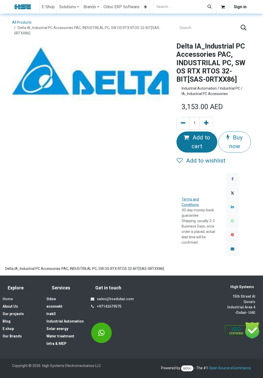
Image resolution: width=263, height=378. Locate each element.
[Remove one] (183, 123)
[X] (232, 193)
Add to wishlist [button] (205, 160)
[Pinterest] (232, 235)
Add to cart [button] (200, 142)
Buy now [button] (236, 142)
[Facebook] (232, 179)
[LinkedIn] (232, 207)
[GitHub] (101, 333)
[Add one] (206, 123)
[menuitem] (48, 7)
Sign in (240, 6)
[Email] (232, 249)
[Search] (209, 7)
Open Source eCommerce (230, 368)
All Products (22, 22)
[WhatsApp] (232, 221)
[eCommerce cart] (222, 7)
